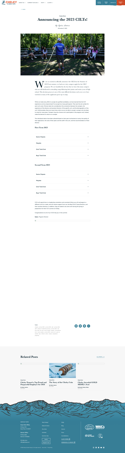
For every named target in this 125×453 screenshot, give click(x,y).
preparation (55, 333)
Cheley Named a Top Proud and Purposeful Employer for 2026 (33, 383)
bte (41, 330)
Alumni (49, 2)
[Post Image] (34, 370)
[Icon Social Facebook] (98, 447)
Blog (62, 425)
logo (40, 333)
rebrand (43, 333)
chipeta (36, 327)
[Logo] (9, 2)
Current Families (33, 2)
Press (62, 432)
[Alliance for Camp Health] (100, 435)
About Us (21, 2)
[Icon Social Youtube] (101, 447)
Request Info (121, 2)
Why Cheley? (45, 422)
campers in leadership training (43, 328)
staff (36, 328)
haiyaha (52, 330)
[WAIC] (100, 427)
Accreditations (64, 436)
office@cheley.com (25, 442)
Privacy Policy (49, 447)
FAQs (62, 422)
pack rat (58, 332)
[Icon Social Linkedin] (96, 447)
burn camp (37, 330)
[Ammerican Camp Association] (89, 427)
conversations (58, 330)
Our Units (44, 429)
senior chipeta (47, 330)
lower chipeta (41, 332)
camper (50, 333)
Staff (42, 2)
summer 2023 (54, 328)
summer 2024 (57, 327)
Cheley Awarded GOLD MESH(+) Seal (87, 383)
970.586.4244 (24, 440)
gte (43, 330)
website (36, 333)
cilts (58, 328)
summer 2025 (48, 327)
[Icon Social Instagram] (93, 447)
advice (46, 333)
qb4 (52, 327)
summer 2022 (47, 332)
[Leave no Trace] (89, 435)
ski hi (36, 332)
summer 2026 (42, 327)
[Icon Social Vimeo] (103, 447)
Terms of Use (44, 447)
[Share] (88, 326)
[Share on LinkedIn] (84, 326)
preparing (37, 335)
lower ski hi (53, 332)
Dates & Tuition (45, 425)
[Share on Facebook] (76, 326)
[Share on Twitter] (80, 326)
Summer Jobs (45, 436)
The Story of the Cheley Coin (61, 382)
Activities (44, 432)
